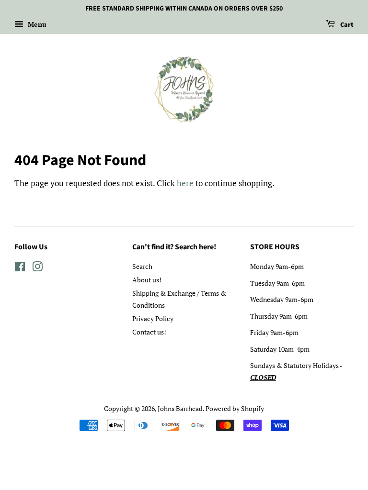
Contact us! (149, 331)
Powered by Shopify (235, 408)
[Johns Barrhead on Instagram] (37, 268)
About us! (146, 279)
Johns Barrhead (180, 408)
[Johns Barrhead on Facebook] (19, 268)
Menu (36, 24)
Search (142, 266)
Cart (346, 25)
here (185, 183)
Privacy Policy (152, 318)
